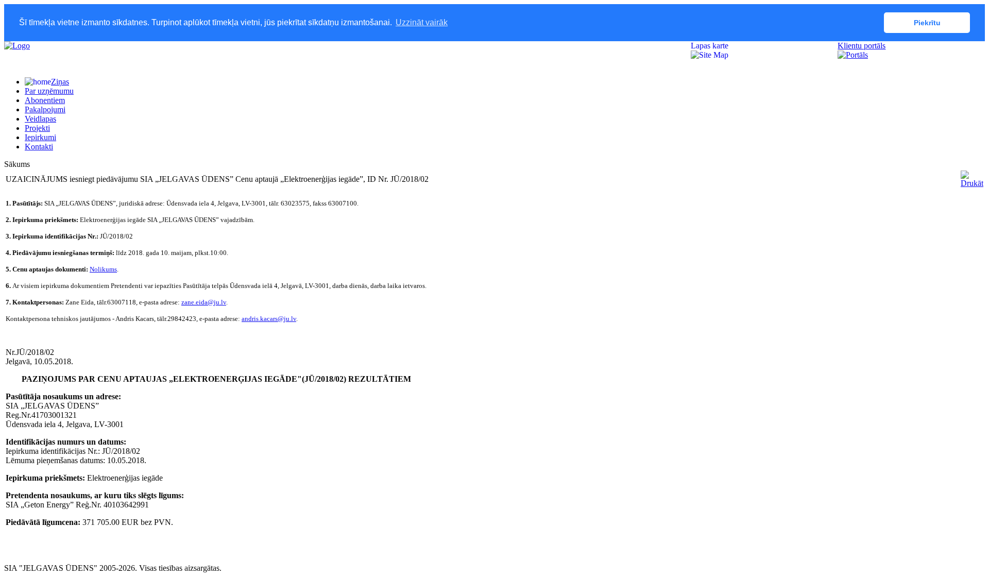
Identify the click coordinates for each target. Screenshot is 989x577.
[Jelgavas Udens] (17, 45)
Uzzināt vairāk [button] (422, 22)
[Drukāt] (972, 183)
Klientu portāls (861, 45)
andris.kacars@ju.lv (269, 319)
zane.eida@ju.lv (203, 302)
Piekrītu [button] (927, 23)
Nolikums (103, 269)
